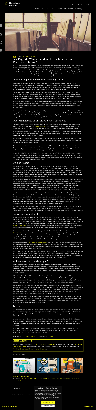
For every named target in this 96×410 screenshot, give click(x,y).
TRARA (47, 8)
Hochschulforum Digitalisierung (38, 242)
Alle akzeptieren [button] (48, 402)
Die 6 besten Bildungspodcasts (68, 369)
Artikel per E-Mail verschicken (21, 376)
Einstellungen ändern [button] (48, 405)
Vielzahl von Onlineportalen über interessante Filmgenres (29, 349)
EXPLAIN (53, 8)
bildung (27, 378)
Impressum (5, 407)
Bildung (65, 360)
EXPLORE (59, 8)
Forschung (60, 378)
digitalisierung (52, 378)
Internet (15, 381)
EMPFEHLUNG (71, 360)
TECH (42, 8)
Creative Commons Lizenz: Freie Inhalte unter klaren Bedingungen (47, 368)
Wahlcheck (24, 360)
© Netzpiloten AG (89, 407)
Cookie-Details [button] (41, 408)
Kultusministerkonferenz (20, 225)
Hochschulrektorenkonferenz (21, 233)
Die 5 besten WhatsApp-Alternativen (22, 369)
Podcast (77, 360)
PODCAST (36, 8)
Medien (40, 360)
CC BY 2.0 (51, 336)
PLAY (65, 8)
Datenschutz (33, 378)
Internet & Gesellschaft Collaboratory (44, 344)
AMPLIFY (70, 8)
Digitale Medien (42, 378)
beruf (22, 378)
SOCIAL (14, 56)
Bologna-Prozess (40, 126)
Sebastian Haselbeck (29, 56)
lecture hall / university (29, 336)
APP (15, 360)
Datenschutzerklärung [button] (49, 408)
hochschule (75, 378)
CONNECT (77, 8)
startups (25, 381)
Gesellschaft (67, 378)
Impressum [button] (55, 408)
